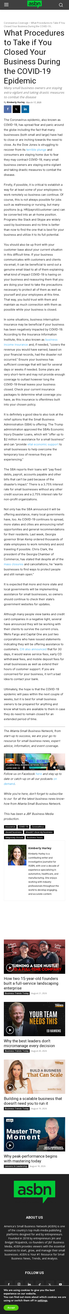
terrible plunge (36, 149)
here (39, 774)
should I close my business (39, 832)
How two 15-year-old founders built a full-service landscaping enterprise (31, 983)
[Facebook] (8, 109)
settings (42, 1300)
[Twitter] (16, 109)
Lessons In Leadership (16, 1166)
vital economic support (42, 444)
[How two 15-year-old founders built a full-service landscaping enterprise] (34, 957)
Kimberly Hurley (16, 102)
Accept (11, 1307)
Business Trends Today (17, 993)
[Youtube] (60, 1284)
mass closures (13, 564)
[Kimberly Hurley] (17, 871)
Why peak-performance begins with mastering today (30, 1158)
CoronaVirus (38, 826)
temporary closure (14, 837)
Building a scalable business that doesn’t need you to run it (33, 1101)
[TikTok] (40, 1284)
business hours (35, 837)
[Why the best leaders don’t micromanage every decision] (34, 1019)
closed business (13, 832)
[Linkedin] (25, 109)
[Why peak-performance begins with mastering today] (34, 1134)
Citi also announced (33, 649)
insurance (10, 826)
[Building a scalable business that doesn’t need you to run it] (34, 1077)
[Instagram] (19, 1284)
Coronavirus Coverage (16, 23)
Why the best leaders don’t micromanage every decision (29, 1043)
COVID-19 (23, 826)
